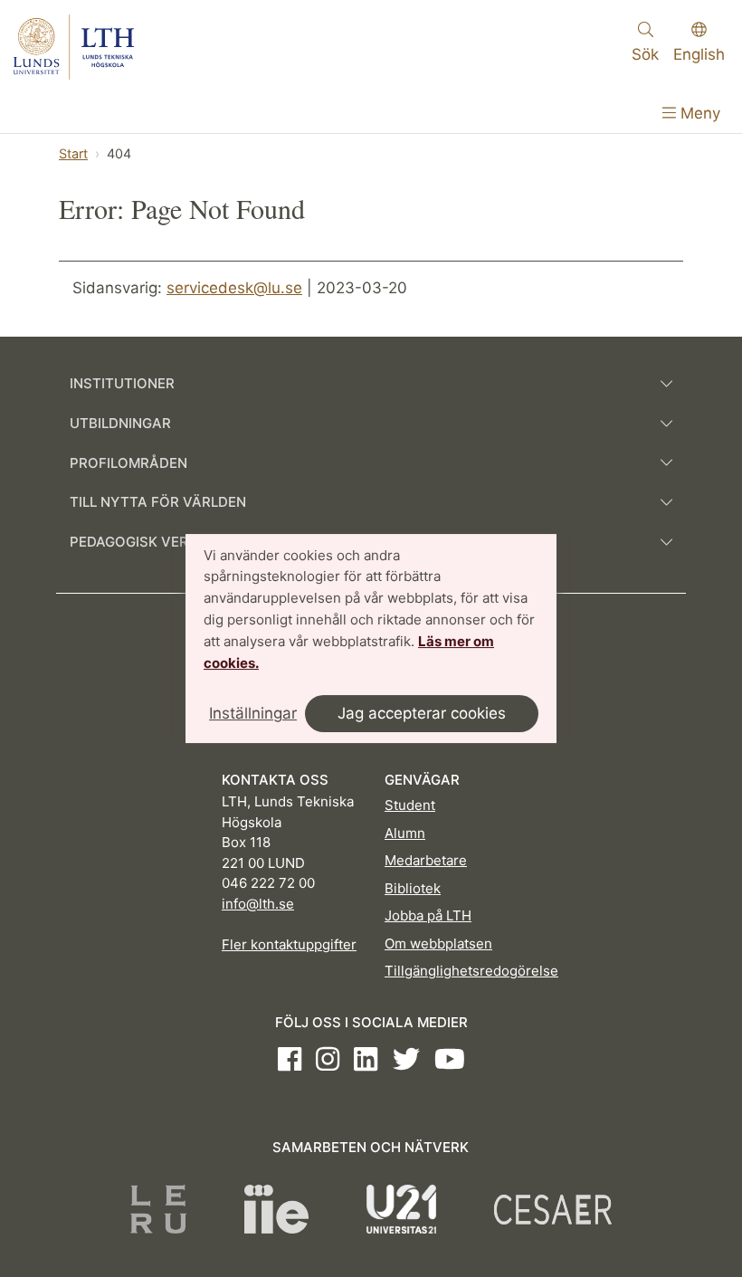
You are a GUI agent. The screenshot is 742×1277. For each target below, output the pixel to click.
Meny (698, 113)
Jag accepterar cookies (422, 713)
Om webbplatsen (438, 943)
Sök (645, 54)
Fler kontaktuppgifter (289, 944)
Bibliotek (413, 888)
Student (410, 805)
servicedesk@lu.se (234, 288)
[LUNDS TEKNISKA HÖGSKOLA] (74, 47)
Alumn (405, 833)
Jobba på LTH (428, 915)
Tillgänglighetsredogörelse (471, 970)
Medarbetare (426, 860)
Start (73, 153)
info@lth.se (258, 903)
